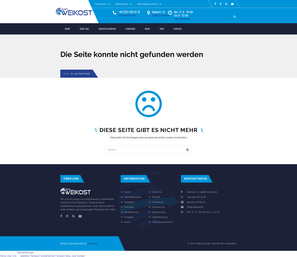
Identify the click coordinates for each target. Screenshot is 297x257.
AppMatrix (92, 243)
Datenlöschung (160, 217)
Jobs (162, 28)
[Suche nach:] (149, 147)
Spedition (129, 202)
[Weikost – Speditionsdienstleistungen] (76, 9)
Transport (129, 207)
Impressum (100, 4)
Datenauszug (159, 212)
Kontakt (178, 28)
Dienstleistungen (107, 28)
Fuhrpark (130, 28)
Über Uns (84, 28)
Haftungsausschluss (147, 4)
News (147, 28)
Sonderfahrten (131, 212)
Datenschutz (121, 4)
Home (67, 28)
